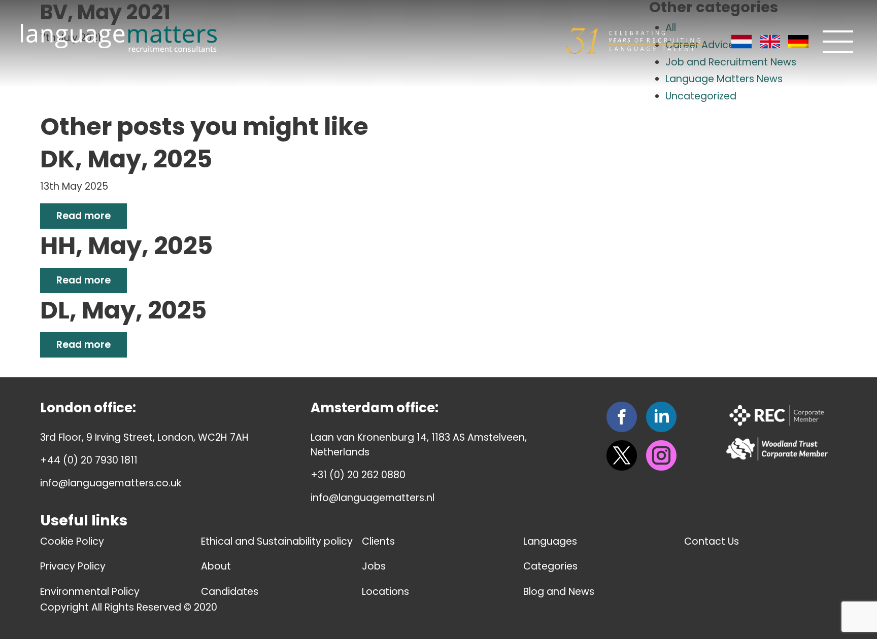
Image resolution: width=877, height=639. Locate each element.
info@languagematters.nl (372, 498)
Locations (385, 591)
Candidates (229, 591)
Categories (550, 566)
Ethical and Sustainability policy (277, 541)
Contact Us (711, 541)
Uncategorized (700, 96)
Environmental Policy (90, 591)
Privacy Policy (73, 566)
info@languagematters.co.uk (110, 483)
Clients (378, 541)
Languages (550, 541)
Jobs (374, 566)
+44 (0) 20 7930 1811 (89, 460)
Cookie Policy (72, 541)
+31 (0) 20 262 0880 (358, 475)
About (216, 566)
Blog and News (558, 591)
